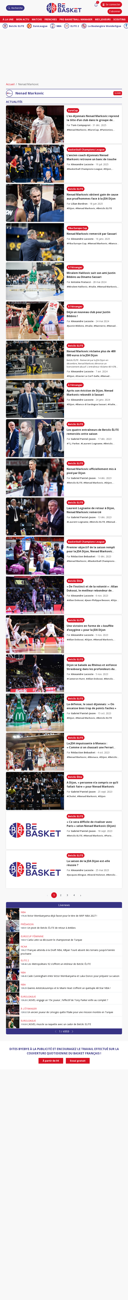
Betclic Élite (75, 580)
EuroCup (73, 110)
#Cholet (71, 796)
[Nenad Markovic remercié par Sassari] (35, 242)
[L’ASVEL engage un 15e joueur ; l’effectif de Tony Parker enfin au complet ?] (12, 998)
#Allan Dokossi (75, 600)
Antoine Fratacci (81, 282)
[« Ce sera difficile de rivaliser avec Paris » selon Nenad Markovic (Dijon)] (35, 830)
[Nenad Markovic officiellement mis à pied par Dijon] (35, 477)
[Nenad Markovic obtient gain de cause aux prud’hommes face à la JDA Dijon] (35, 203)
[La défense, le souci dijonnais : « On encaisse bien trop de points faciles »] (35, 712)
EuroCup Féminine (32, 936)
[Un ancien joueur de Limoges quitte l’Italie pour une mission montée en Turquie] (12, 1010)
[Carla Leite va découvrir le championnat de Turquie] (12, 938)
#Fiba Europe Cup (76, 243)
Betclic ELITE (16, 26)
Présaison (27, 924)
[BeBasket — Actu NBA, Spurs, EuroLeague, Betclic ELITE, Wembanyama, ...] (64, 8)
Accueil (10, 84)
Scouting (119, 19)
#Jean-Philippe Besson (97, 600)
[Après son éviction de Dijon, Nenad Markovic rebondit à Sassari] (35, 399)
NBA (59, 26)
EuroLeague (40, 26)
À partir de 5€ (51, 1060)
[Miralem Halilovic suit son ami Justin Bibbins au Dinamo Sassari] (35, 281)
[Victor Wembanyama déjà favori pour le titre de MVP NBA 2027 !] (12, 914)
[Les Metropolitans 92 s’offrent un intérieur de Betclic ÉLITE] (12, 962)
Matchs (37, 19)
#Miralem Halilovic (77, 286)
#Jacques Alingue (76, 874)
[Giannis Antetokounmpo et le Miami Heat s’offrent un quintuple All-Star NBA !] (12, 986)
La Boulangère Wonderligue (104, 26)
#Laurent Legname (91, 443)
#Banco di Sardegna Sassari (90, 404)
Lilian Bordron (79, 203)
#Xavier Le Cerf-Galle (87, 376)
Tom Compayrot (80, 125)
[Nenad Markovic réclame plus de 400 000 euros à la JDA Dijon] (35, 360)
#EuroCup (93, 129)
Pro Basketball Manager (76, 19)
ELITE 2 (74, 26)
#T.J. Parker (73, 443)
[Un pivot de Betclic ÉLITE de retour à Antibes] (12, 926)
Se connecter (113, 4)
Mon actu (22, 19)
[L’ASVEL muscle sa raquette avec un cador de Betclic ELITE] (12, 1022)
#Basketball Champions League (84, 168)
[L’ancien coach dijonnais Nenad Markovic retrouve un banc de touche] (35, 163)
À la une (8, 19)
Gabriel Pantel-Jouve (83, 438)
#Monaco (93, 757)
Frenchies (50, 19)
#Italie (92, 286)
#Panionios (106, 129)
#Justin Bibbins (75, 325)
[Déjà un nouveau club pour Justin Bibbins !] (35, 320)
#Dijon (107, 168)
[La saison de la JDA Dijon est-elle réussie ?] (35, 869)
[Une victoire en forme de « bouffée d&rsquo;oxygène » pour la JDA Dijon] (35, 634)
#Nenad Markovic (76, 129)
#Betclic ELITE (104, 208)
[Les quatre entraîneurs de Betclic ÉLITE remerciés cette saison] (35, 438)
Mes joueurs (103, 19)
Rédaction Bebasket (83, 556)
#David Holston (96, 874)
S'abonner (114, 11)
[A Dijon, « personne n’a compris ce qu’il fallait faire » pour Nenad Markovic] (35, 791)
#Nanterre (100, 325)
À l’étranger (75, 267)
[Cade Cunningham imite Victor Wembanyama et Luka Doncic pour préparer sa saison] (12, 974)
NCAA (24, 946)
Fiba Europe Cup (77, 228)
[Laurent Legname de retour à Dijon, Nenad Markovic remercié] (35, 516)
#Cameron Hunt (76, 678)
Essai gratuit (78, 1060)
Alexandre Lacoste (82, 164)
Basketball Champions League (86, 149)
